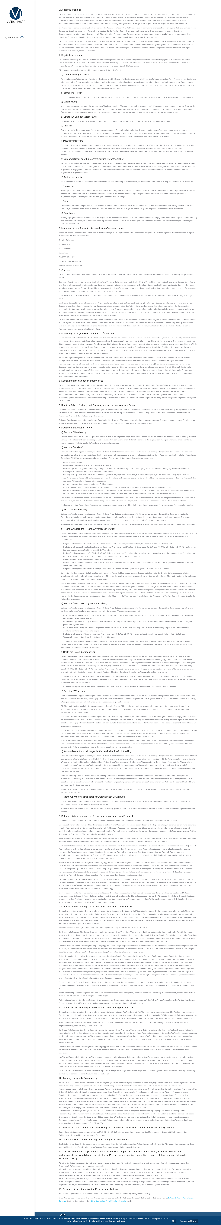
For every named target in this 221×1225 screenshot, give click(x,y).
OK (173, 1221)
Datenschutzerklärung (188, 1221)
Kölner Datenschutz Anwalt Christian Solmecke (108, 1201)
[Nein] (218, 1220)
